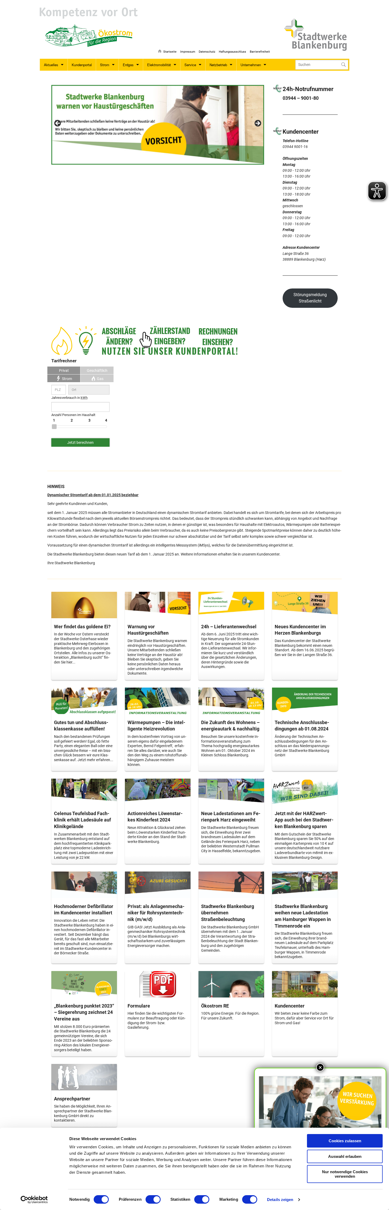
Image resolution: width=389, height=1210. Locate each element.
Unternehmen (251, 64)
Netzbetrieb (218, 64)
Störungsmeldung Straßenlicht (310, 298)
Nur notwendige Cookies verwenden (345, 1174)
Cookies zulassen (345, 1141)
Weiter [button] (257, 124)
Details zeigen (280, 1199)
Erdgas (128, 64)
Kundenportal (82, 64)
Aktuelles (51, 64)
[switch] (153, 1199)
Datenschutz (207, 51)
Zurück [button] (58, 124)
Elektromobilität (159, 64)
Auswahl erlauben (344, 1156)
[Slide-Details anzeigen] (157, 125)
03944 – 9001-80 (301, 98)
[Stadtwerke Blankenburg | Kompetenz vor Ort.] (89, 13)
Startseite (170, 51)
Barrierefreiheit (260, 51)
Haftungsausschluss (232, 51)
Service (190, 64)
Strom (104, 64)
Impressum (187, 51)
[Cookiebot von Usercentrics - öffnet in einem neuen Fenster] (34, 1200)
